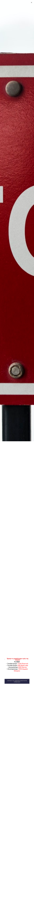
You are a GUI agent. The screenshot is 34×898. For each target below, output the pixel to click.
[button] (17, 681)
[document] (17, 449)
